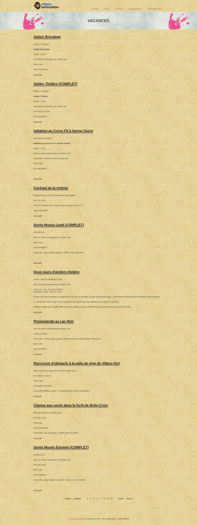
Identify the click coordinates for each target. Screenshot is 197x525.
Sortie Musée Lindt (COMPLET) (59, 225)
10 (112, 498)
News (107, 9)
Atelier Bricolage (47, 37)
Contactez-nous (154, 9)
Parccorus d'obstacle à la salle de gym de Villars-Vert (77, 363)
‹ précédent (77, 498)
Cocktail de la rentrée (51, 188)
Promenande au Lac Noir (54, 321)
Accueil (95, 9)
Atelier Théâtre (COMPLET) (55, 84)
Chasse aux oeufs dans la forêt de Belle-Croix (71, 405)
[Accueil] (46, 6)
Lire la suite (38, 75)
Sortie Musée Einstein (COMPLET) (61, 447)
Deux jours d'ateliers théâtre (56, 272)
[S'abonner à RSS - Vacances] (34, 504)
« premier (67, 498)
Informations (135, 9)
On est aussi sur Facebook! (76, 519)
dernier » (129, 498)
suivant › (121, 498)
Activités (119, 9)
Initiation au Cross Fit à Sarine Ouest (63, 131)
